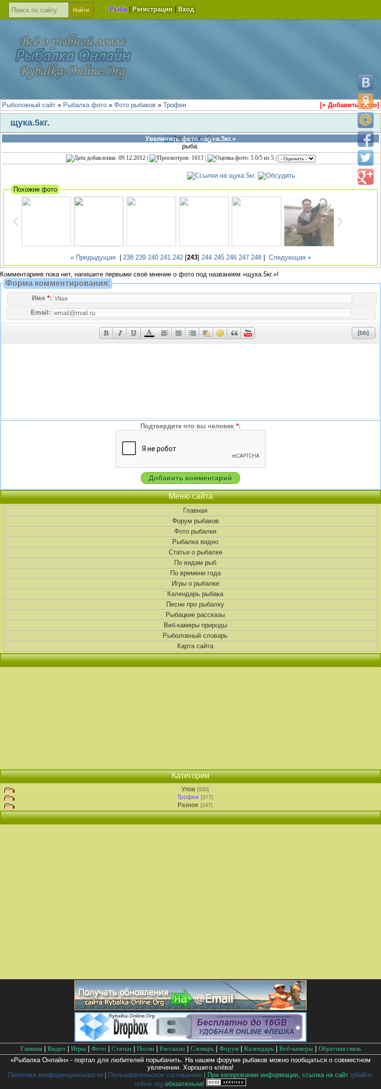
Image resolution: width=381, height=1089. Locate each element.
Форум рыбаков (195, 521)
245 (219, 257)
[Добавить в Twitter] (366, 158)
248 (256, 257)
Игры (78, 1048)
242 (178, 257)
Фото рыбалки (195, 531)
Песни (145, 1048)
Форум (229, 1048)
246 (231, 257)
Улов (188, 789)
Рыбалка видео (195, 541)
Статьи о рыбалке (195, 552)
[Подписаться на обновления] (190, 1008)
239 (140, 257)
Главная (195, 510)
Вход (186, 9)
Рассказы (172, 1048)
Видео (56, 1048)
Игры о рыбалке (195, 583)
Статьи (121, 1048)
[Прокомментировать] (276, 175)
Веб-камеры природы (195, 625)
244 (206, 257)
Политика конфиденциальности (55, 1075)
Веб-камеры (296, 1048)
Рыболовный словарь (195, 635)
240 (153, 257)
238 (128, 257)
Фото (98, 1048)
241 (165, 257)
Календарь (259, 1048)
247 (244, 257)
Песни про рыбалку (195, 604)
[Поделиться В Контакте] (366, 82)
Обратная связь (339, 1048)
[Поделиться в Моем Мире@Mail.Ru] (366, 120)
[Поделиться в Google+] (366, 177)
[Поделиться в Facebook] (366, 139)
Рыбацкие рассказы (195, 614)
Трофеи (188, 797)
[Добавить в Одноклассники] (366, 101)
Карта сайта (195, 646)
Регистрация (152, 9)
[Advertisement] (190, 718)
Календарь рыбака (195, 594)
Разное (188, 805)
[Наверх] (365, 1073)
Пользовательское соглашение (155, 1075)
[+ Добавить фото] (349, 105)
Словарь (202, 1048)
